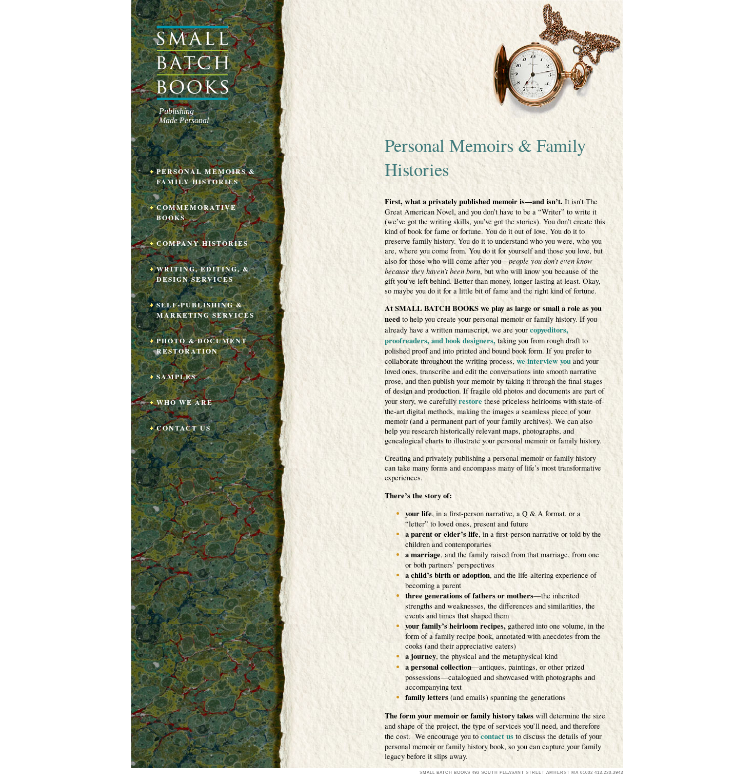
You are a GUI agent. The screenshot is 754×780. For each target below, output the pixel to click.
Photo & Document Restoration (201, 346)
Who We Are (184, 402)
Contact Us (183, 428)
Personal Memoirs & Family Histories (205, 176)
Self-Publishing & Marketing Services (205, 310)
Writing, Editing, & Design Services (202, 274)
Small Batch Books (192, 63)
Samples (176, 377)
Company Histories (202, 243)
